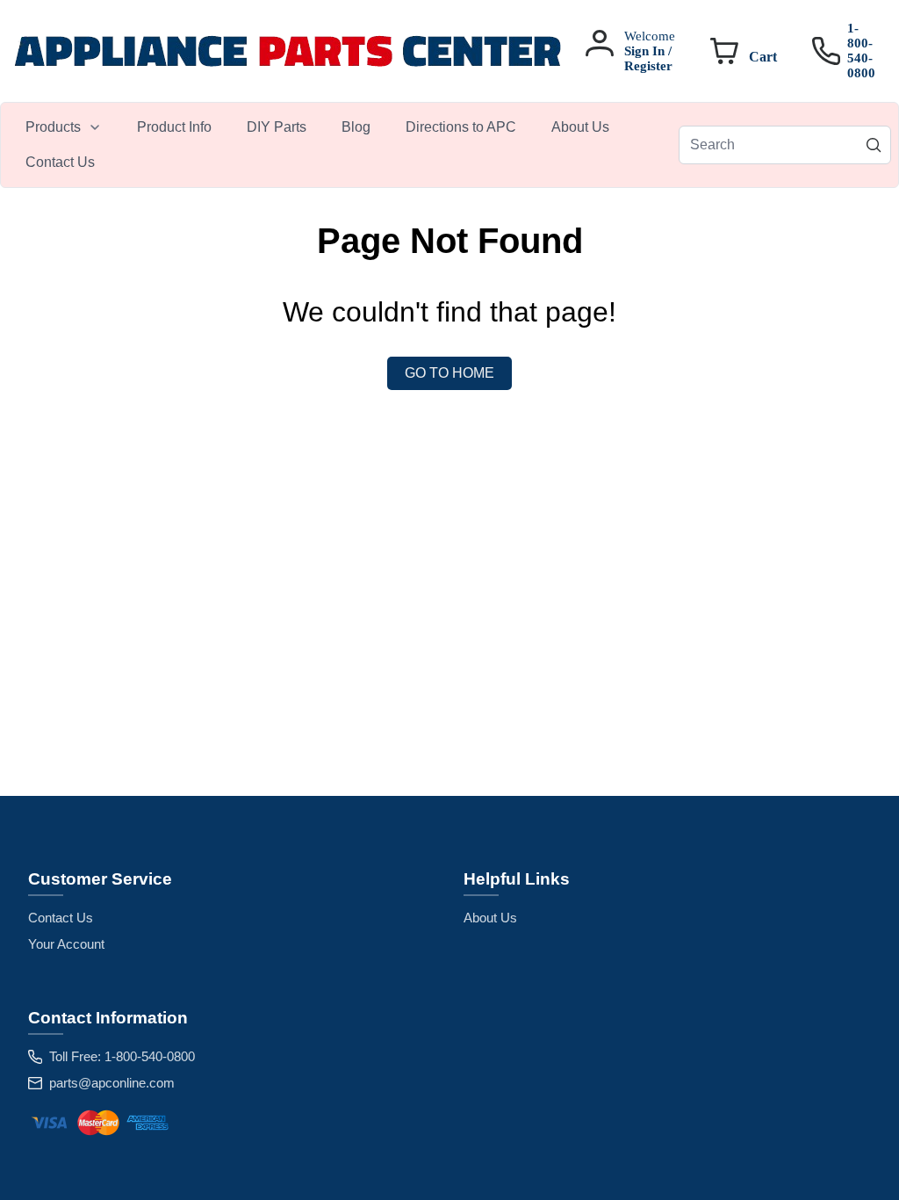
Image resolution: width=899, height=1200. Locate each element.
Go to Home (449, 372)
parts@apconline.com (112, 1082)
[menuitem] (63, 127)
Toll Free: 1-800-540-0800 (122, 1056)
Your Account (66, 943)
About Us (490, 917)
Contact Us (60, 917)
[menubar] (343, 145)
